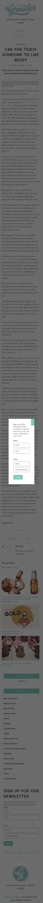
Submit (18, 477)
